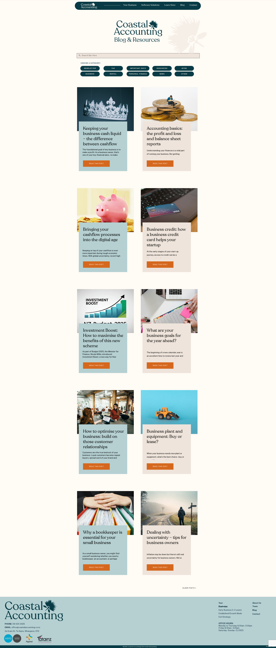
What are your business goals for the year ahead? (164, 335)
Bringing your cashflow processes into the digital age (101, 234)
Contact (193, 5)
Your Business (129, 5)
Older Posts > (189, 588)
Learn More (169, 5)
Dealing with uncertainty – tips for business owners (166, 537)
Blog (182, 5)
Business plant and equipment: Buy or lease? (165, 436)
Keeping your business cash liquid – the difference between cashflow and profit (102, 138)
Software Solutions (150, 5)
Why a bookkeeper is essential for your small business (102, 537)
